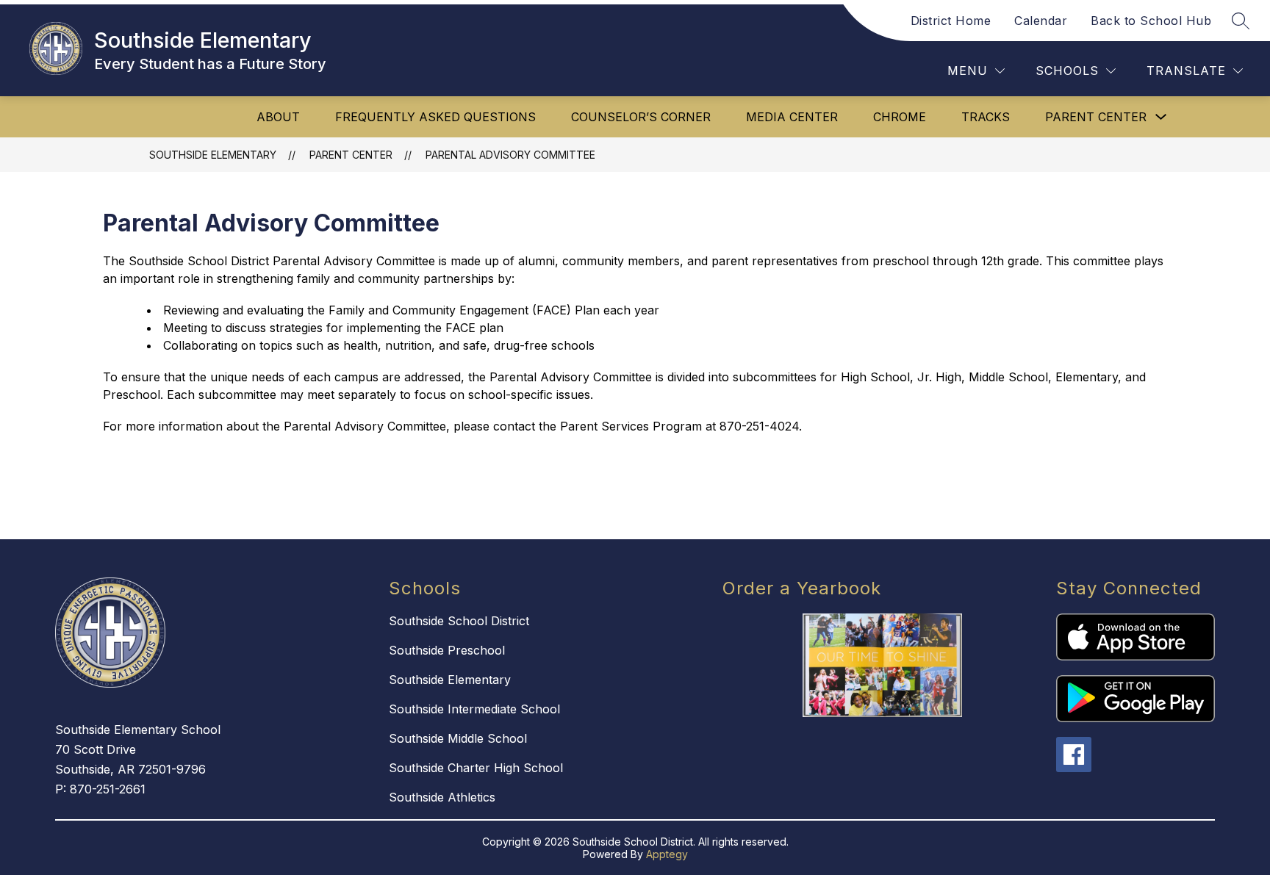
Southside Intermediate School (474, 709)
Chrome (899, 116)
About (278, 116)
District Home (951, 20)
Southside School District (459, 620)
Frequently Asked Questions (435, 116)
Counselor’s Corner (641, 116)
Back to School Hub (1151, 20)
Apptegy (667, 854)
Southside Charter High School (476, 767)
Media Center (792, 116)
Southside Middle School (458, 738)
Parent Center (1096, 116)
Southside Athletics (442, 797)
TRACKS (985, 116)
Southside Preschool (447, 650)
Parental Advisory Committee (510, 154)
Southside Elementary (212, 154)
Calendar (1040, 20)
